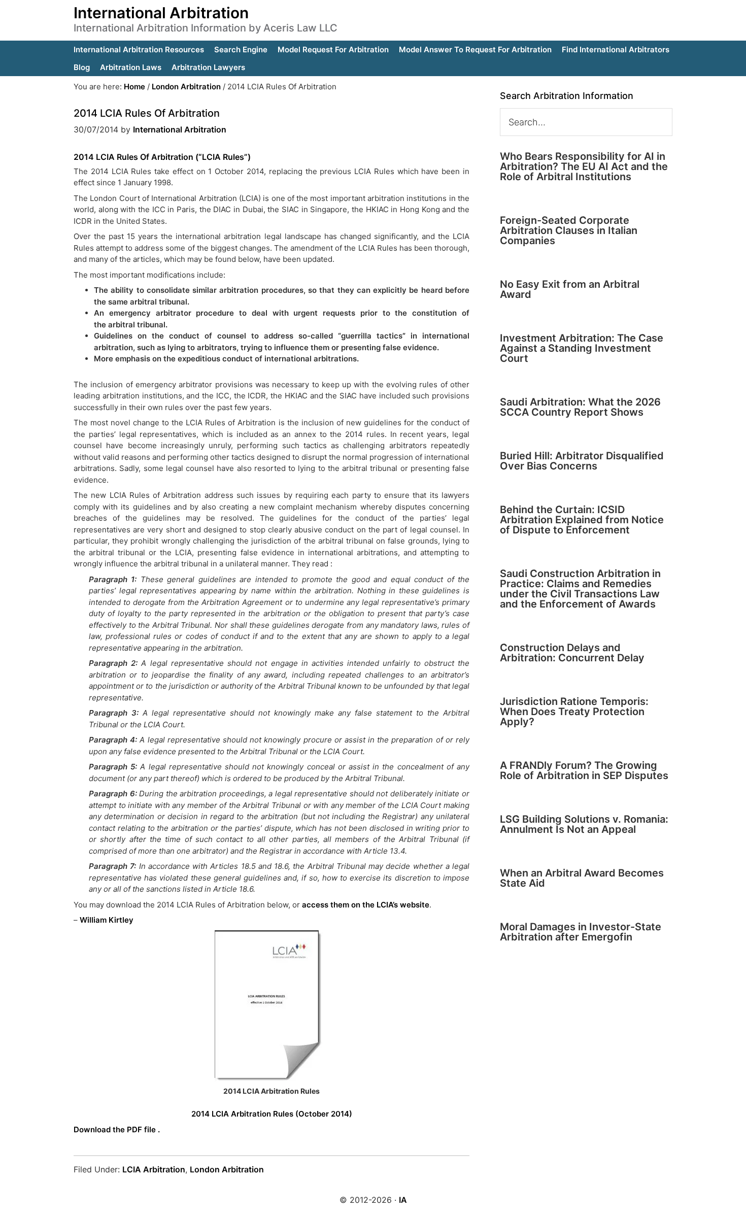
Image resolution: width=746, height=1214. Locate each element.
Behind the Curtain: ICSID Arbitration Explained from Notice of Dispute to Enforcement (582, 519)
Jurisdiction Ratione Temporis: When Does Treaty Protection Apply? (574, 711)
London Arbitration (227, 1169)
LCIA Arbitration (153, 1169)
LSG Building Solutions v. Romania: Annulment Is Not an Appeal (584, 824)
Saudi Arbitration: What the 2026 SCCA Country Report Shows (580, 407)
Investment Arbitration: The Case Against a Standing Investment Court (581, 348)
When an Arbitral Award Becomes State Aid (582, 878)
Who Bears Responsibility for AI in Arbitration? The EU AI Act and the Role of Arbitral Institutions (584, 166)
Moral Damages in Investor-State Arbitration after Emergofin (580, 932)
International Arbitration (161, 13)
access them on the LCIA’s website (364, 904)
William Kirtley (106, 920)
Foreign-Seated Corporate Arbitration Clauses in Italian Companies (568, 230)
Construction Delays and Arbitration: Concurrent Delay (572, 653)
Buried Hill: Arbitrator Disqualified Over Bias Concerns (582, 461)
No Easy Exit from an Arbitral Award (569, 289)
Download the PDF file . (117, 1129)
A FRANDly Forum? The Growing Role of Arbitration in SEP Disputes (584, 770)
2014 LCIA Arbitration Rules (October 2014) (271, 1114)
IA (403, 1200)
